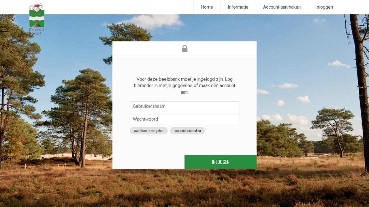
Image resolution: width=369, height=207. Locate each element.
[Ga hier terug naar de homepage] (37, 18)
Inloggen (324, 7)
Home (207, 7)
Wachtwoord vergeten (148, 130)
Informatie (238, 7)
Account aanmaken (282, 7)
